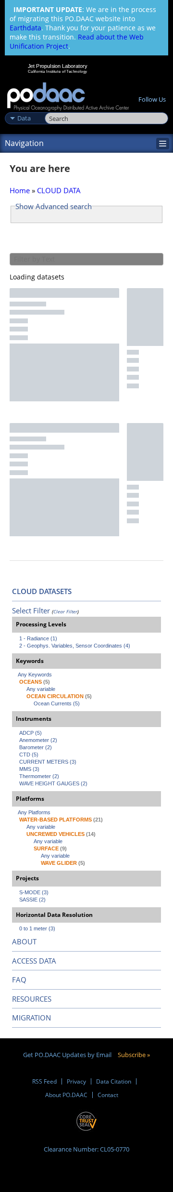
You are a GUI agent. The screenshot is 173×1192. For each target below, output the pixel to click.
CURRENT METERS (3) (47, 762)
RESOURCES (31, 999)
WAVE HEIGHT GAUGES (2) (53, 783)
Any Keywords (35, 674)
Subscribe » (134, 1054)
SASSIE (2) (32, 899)
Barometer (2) (35, 747)
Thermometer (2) (39, 776)
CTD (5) (28, 754)
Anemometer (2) (38, 740)
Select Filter (31, 610)
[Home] (68, 97)
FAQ (19, 979)
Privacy (76, 1081)
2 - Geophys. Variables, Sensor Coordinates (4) (74, 646)
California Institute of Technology (57, 71)
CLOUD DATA (59, 190)
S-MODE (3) (34, 892)
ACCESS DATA (34, 961)
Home (20, 190)
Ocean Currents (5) (57, 703)
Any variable (40, 689)
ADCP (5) (30, 733)
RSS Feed (44, 1081)
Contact (108, 1095)
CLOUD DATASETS (42, 591)
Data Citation (113, 1081)
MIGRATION (31, 1017)
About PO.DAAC (66, 1095)
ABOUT (24, 941)
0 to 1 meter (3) (37, 928)
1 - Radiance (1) (38, 638)
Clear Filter (65, 611)
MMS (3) (29, 769)
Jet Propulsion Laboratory (57, 66)
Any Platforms (34, 812)
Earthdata (25, 27)
